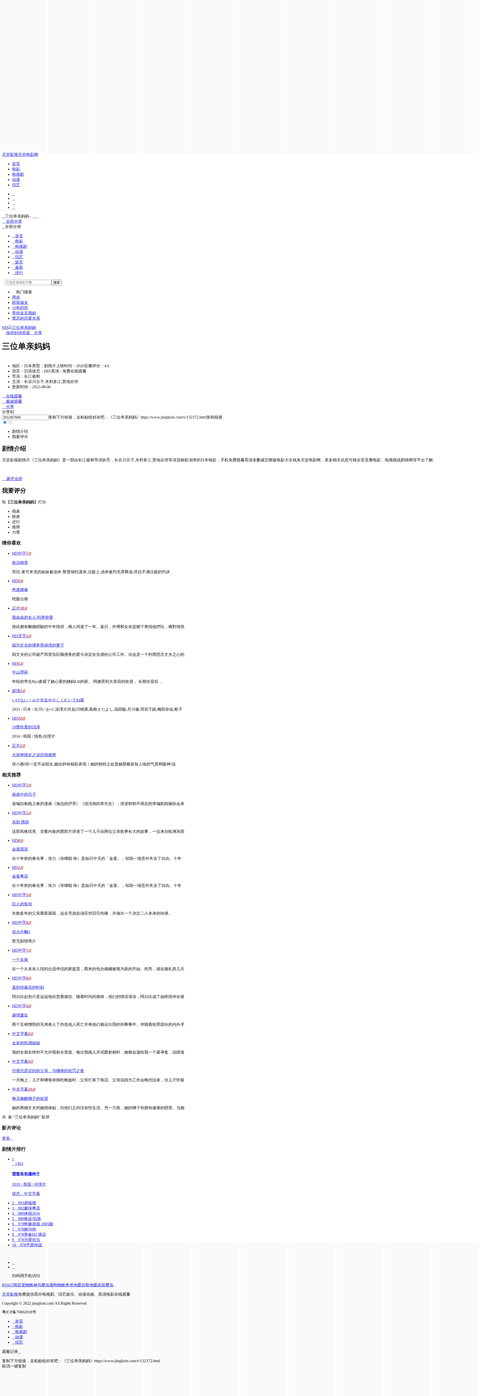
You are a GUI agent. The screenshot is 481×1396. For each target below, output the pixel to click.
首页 (16, 164)
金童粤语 (20, 876)
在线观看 (12, 396)
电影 (16, 169)
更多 (7, 1138)
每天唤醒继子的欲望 (30, 1098)
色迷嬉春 (20, 589)
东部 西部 (20, 822)
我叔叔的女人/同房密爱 (32, 617)
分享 (36, 333)
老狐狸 (24, 1203)
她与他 (24, 1229)
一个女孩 (20, 959)
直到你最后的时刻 (28, 987)
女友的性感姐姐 (26, 1043)
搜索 (56, 282)
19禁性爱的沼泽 (26, 727)
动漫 (16, 179)
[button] (20, 431)
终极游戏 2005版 (32, 1224)
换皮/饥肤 (26, 1219)
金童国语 (20, 849)
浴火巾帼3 (21, 932)
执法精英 (20, 562)
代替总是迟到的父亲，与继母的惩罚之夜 (48, 1071)
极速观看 (12, 401)
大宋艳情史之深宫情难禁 (34, 755)
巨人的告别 (22, 904)
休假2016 (26, 1213)
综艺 (16, 185)
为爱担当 (26, 1240)
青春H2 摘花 (29, 1234)
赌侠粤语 (26, 1208)
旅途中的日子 (24, 794)
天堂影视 (10, 154)
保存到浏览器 (18, 333)
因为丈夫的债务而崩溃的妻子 (38, 645)
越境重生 (20, 1015)
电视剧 (18, 174)
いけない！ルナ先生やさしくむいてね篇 (48, 700)
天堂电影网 (28, 154)
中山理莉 (20, 672)
